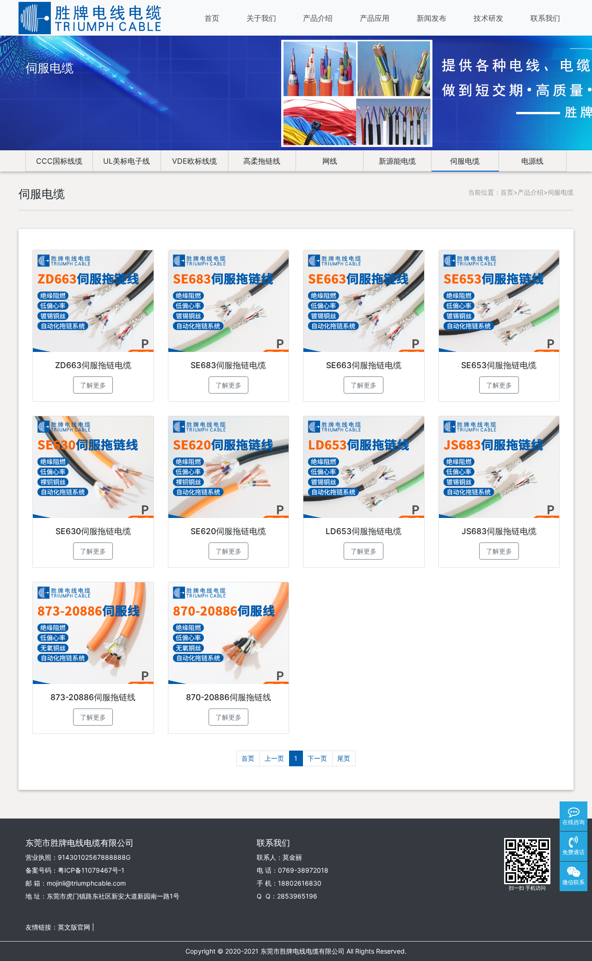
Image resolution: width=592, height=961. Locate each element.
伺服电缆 (465, 161)
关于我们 (261, 18)
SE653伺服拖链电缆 (498, 365)
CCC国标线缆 (59, 161)
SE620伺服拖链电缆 (228, 531)
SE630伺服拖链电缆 (93, 531)
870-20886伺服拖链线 (228, 697)
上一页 (274, 758)
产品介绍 (318, 18)
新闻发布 (431, 18)
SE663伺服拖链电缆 (363, 365)
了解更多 (93, 385)
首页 (211, 18)
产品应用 (374, 18)
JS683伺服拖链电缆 (499, 531)
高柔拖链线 (261, 161)
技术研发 (488, 18)
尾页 (343, 758)
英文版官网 (74, 927)
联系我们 (545, 18)
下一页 (317, 758)
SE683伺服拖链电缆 (228, 365)
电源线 (532, 161)
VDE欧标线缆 (194, 161)
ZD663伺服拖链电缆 (93, 365)
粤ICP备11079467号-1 (91, 870)
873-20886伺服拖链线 (93, 697)
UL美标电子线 (126, 161)
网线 (329, 161)
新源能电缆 (397, 161)
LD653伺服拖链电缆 (363, 531)
